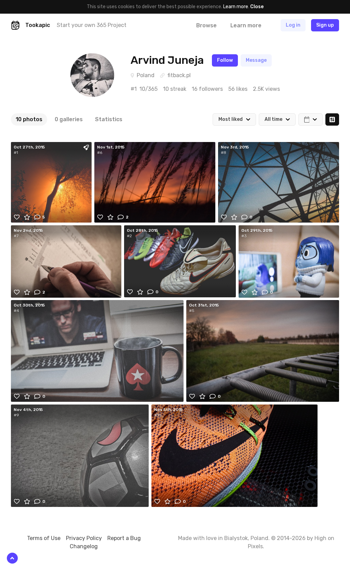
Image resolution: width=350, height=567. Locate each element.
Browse (206, 25)
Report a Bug (124, 538)
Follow (225, 60)
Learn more (235, 7)
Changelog (84, 546)
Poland (145, 75)
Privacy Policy (84, 538)
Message (256, 60)
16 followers (207, 89)
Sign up (325, 25)
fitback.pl (179, 75)
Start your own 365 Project (91, 25)
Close (257, 7)
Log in (293, 25)
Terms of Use (43, 538)
